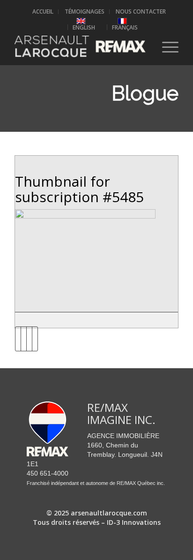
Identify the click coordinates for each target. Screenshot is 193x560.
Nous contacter (141, 11)
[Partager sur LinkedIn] (29, 339)
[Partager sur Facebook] (18, 339)
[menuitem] (43, 11)
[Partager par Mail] (34, 339)
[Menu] (165, 46)
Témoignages (84, 11)
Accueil (42, 11)
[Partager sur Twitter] (23, 339)
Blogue (144, 93)
